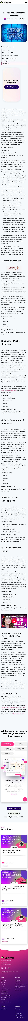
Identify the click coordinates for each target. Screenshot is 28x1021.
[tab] (7, 744)
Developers (18, 989)
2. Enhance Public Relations (9, 52)
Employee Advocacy (6, 1001)
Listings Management (6, 995)
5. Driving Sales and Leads (8, 61)
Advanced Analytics (5, 997)
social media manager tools (8, 390)
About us (17, 1008)
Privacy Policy (18, 1015)
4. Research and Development (9, 58)
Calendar (3, 984)
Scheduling (3, 982)
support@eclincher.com (6, 964)
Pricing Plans (4, 1008)
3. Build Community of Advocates (10, 55)
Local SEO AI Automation (21, 984)
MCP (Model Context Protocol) (20, 987)
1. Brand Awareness (7, 50)
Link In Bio (3, 999)
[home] (5, 2)
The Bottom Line (5, 63)
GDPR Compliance (19, 1017)
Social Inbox (4, 986)
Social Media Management (18, 981)
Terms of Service (19, 1013)
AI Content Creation (5, 989)
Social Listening (4, 991)
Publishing (3, 980)
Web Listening (4, 993)
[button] (26, 2)
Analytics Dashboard (18, 713)
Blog (16, 1011)
